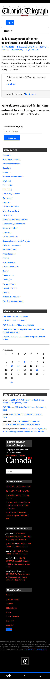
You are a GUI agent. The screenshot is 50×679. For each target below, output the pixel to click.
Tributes (6, 292)
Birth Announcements (12, 163)
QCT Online (33, 47)
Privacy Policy (41, 649)
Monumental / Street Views (14, 224)
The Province (8, 275)
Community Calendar (11, 193)
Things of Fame (9, 284)
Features (6, 202)
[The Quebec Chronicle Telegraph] (25, 10)
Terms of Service (30, 649)
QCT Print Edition (12, 599)
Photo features (9, 254)
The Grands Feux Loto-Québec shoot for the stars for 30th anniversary (18, 505)
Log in (10, 22)
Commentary (8, 185)
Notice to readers (10, 228)
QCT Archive (33, 49)
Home (10, 595)
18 (18, 370)
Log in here (30, 94)
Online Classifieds (10, 236)
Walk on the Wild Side (11, 297)
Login (8, 629)
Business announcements (13, 176)
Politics (6, 258)
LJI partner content (11, 211)
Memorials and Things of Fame (15, 219)
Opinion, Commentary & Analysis (16, 241)
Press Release (9, 262)
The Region (7, 279)
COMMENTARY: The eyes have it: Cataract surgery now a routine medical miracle (18, 577)
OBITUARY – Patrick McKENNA (15, 320)
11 (18, 366)
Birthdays (7, 168)
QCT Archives (11, 608)
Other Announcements (12, 245)
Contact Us (10, 621)
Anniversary (8, 155)
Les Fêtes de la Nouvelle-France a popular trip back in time (17, 515)
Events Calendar (12, 616)
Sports (5, 271)
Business (6, 172)
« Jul (11, 382)
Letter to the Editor (11, 206)
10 (12, 366)
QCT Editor (7, 407)
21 (37, 370)
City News (7, 181)
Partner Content (9, 249)
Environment (8, 198)
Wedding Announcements (13, 301)
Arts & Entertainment (11, 159)
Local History (8, 215)
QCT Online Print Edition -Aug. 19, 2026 (18, 325)
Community (23, 47)
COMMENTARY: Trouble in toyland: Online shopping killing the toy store (19, 536)
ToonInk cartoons (10, 288)
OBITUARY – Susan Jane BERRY (15, 316)
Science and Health (11, 266)
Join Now (11, 83)
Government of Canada (15, 455)
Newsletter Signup (13, 126)
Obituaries (7, 232)
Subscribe (10, 625)
